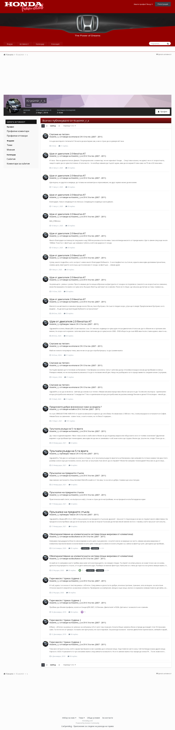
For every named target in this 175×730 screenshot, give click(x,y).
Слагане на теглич (59, 134)
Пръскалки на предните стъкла (66, 473)
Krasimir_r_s (54, 136)
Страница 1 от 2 (69, 126)
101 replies (70, 421)
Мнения (11, 149)
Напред (53, 126)
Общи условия (93, 718)
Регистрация (163, 4)
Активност (24, 44)
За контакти (107, 718)
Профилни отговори (17, 135)
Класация (55, 44)
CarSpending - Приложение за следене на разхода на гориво (87, 726)
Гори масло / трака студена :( (65, 578)
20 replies (71, 168)
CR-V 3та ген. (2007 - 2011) (91, 136)
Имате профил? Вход (143, 4)
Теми (9, 145)
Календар (40, 44)
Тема (81, 718)
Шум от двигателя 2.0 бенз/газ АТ (67, 153)
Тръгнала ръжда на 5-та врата (66, 428)
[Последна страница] (59, 126)
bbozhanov (75, 536)
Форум (10, 44)
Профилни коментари (18, 131)
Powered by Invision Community (87, 723)
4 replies (73, 443)
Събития (11, 159)
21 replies (64, 146)
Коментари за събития (18, 163)
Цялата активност (16, 121)
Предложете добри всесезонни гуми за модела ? (75, 406)
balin (73, 409)
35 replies (74, 548)
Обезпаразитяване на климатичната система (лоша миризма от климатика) (91, 534)
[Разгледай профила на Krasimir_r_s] (45, 136)
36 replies (72, 592)
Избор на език (68, 718)
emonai (74, 136)
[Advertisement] (87, 77)
